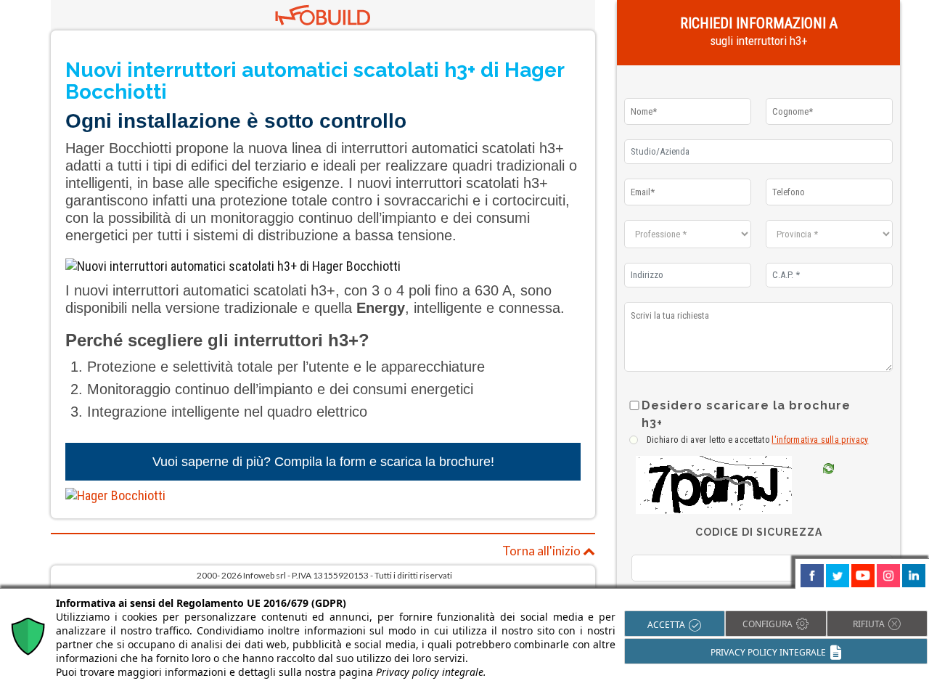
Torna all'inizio (542, 550)
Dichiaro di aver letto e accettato (758, 440)
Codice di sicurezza (758, 532)
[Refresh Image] (828, 490)
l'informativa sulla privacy (820, 440)
